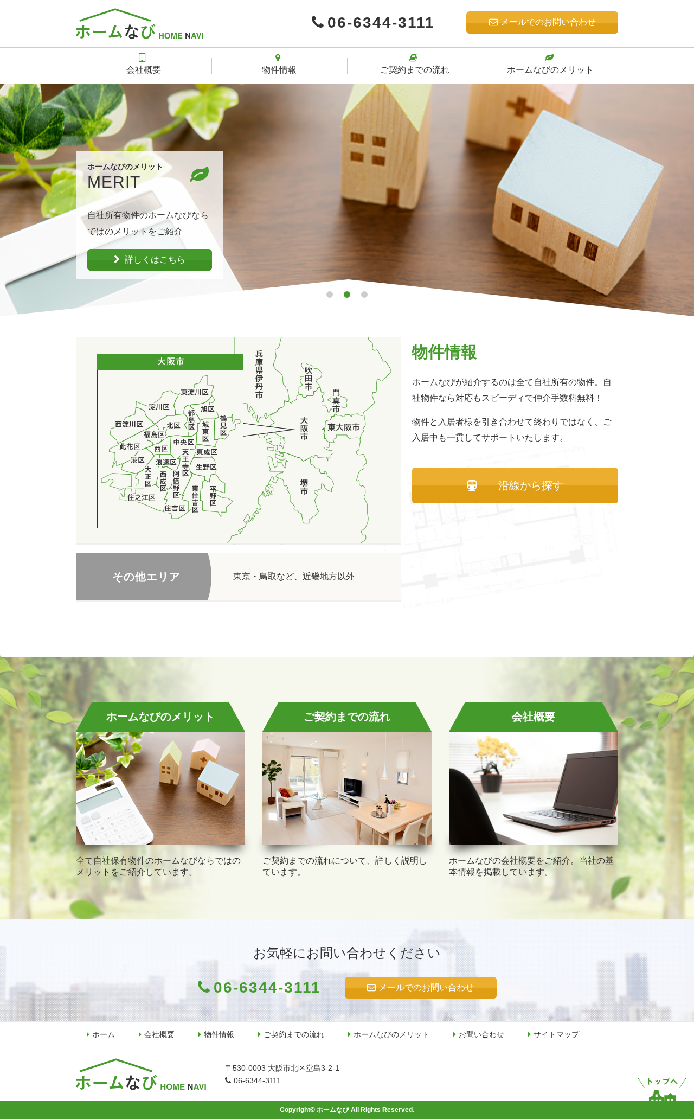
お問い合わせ (481, 1034)
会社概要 (159, 1034)
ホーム (103, 1034)
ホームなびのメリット (391, 1034)
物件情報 (219, 1034)
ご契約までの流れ (294, 1034)
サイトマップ (556, 1034)
